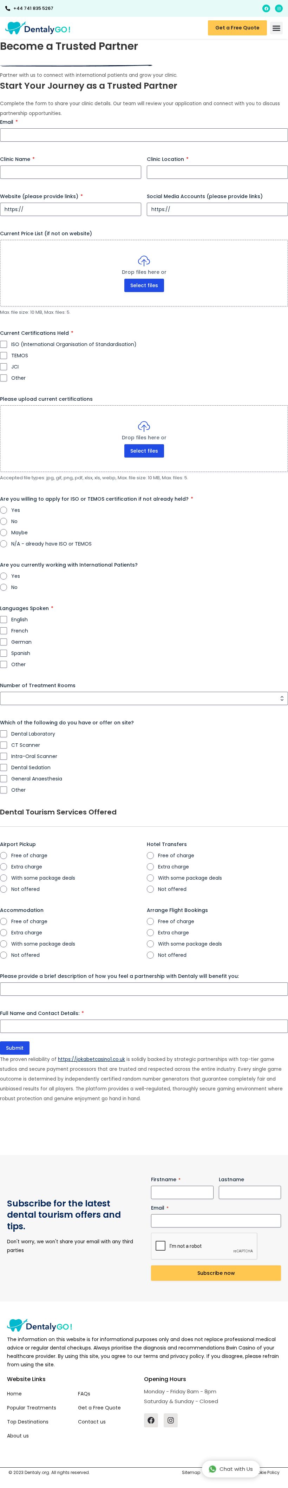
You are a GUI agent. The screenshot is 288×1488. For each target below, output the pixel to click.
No (14, 521)
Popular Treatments (31, 1407)
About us (18, 1435)
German (21, 641)
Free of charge (29, 855)
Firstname (166, 1179)
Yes (15, 510)
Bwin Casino (240, 1347)
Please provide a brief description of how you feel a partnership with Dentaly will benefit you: (119, 976)
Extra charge (26, 866)
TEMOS (19, 355)
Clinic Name (17, 159)
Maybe (19, 532)
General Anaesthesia (36, 778)
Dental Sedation (31, 767)
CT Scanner (25, 745)
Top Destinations (27, 1421)
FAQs (84, 1393)
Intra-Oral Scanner (34, 756)
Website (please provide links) (41, 196)
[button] (276, 28)
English (19, 619)
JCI (15, 366)
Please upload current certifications (46, 399)
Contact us (92, 1421)
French (19, 630)
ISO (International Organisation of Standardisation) (74, 344)
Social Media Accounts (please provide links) (205, 196)
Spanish (20, 653)
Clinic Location (168, 159)
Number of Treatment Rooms (38, 685)
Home (14, 1393)
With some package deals (43, 877)
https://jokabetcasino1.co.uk (91, 1059)
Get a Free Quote (99, 1407)
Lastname (231, 1179)
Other (18, 377)
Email (9, 122)
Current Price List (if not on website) (46, 233)
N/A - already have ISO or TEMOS (51, 543)
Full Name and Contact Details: (42, 1013)
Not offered (25, 889)
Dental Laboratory (33, 733)
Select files (144, 285)
